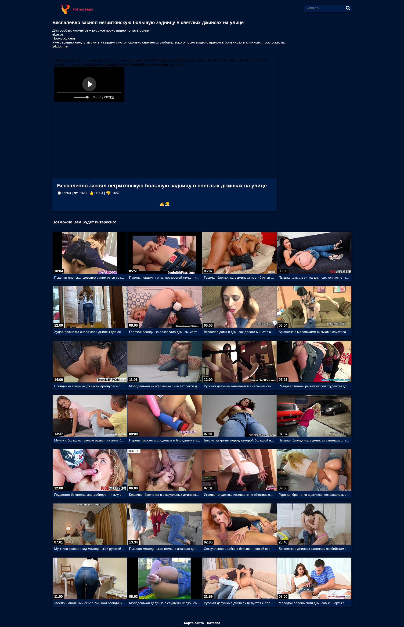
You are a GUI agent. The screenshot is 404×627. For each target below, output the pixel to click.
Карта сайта (194, 623)
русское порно (103, 30)
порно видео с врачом (203, 42)
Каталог (213, 623)
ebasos (58, 34)
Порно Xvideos (64, 38)
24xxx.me (60, 46)
